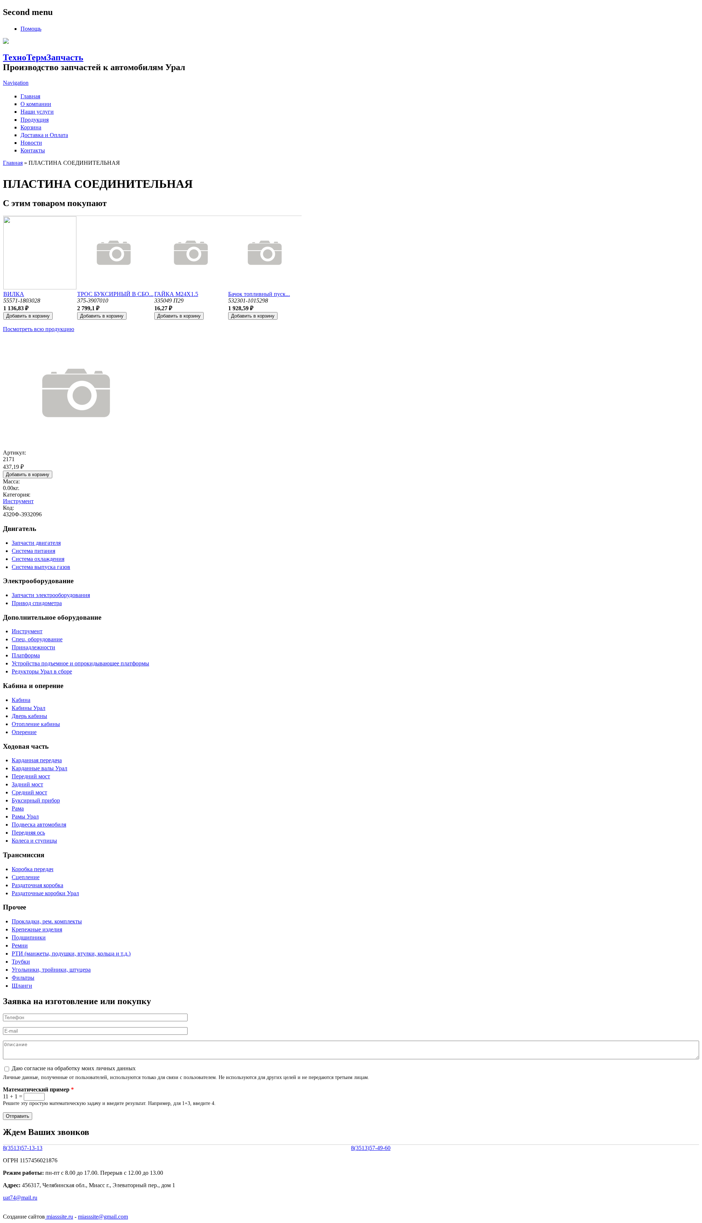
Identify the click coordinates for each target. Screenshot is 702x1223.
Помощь (30, 29)
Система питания (33, 551)
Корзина (30, 127)
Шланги (22, 986)
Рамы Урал (25, 816)
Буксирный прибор (36, 800)
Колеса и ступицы (34, 841)
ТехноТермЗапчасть (43, 57)
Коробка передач (32, 869)
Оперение (24, 732)
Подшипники (29, 937)
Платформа (26, 655)
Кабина (21, 700)
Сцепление (25, 877)
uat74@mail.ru (20, 1197)
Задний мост (27, 784)
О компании (35, 104)
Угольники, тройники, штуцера (51, 969)
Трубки (21, 961)
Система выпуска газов (41, 567)
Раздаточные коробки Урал (45, 893)
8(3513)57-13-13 (22, 1148)
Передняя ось (28, 832)
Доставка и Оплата (44, 135)
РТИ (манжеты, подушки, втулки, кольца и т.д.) (71, 953)
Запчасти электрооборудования (51, 595)
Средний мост (29, 792)
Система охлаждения (38, 559)
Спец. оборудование (37, 639)
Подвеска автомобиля (39, 824)
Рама (18, 808)
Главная (30, 96)
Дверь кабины (29, 716)
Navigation (16, 83)
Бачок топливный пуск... (259, 294)
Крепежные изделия (37, 929)
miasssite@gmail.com (103, 1216)
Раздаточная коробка (37, 885)
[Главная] (6, 42)
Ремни (20, 945)
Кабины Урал (28, 708)
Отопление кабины (36, 724)
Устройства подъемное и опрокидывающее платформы (80, 663)
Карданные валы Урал (39, 768)
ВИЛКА (13, 294)
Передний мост (31, 776)
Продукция (34, 120)
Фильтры (23, 978)
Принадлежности (33, 647)
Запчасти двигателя (36, 543)
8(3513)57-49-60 (370, 1148)
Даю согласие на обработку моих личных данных (74, 1068)
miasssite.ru (59, 1216)
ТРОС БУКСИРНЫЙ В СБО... (115, 294)
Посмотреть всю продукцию (38, 329)
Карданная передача (37, 760)
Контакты (32, 150)
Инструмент (18, 501)
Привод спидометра (37, 603)
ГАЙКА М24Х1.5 (176, 294)
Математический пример (38, 1089)
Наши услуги (37, 112)
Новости (31, 143)
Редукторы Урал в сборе (42, 671)
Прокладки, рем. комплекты (47, 921)
